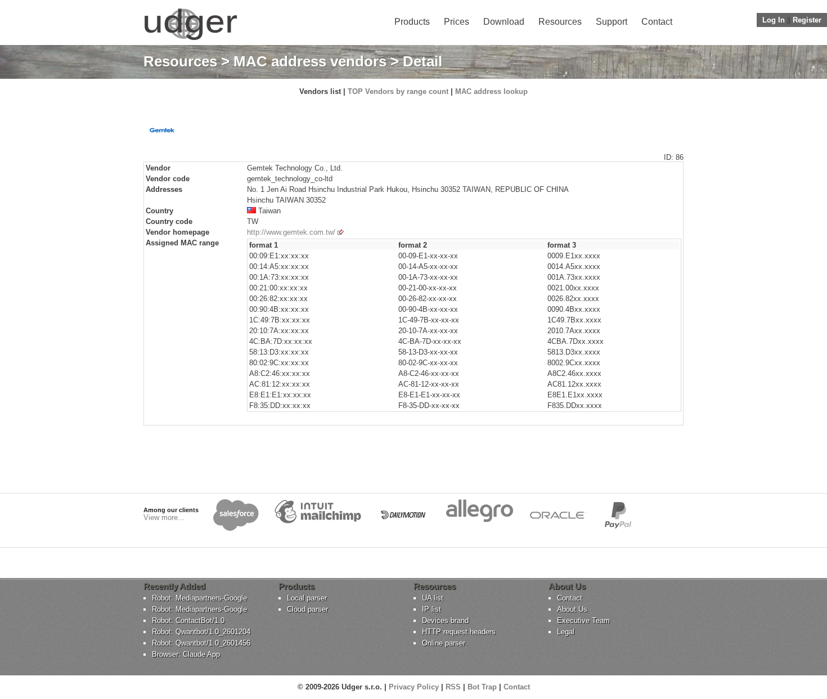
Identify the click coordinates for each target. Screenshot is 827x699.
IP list (431, 609)
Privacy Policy (414, 687)
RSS (453, 687)
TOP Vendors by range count (398, 91)
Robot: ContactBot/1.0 (188, 620)
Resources (560, 21)
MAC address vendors (309, 61)
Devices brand (445, 620)
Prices (456, 21)
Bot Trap (482, 687)
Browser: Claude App (186, 654)
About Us (572, 609)
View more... (164, 517)
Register (807, 20)
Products (412, 21)
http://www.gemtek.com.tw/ (291, 232)
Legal (565, 632)
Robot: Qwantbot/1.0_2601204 (201, 632)
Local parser (307, 598)
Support (611, 21)
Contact (656, 21)
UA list (432, 598)
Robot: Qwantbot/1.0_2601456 (201, 643)
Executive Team (583, 620)
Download (503, 21)
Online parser (443, 643)
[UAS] (190, 39)
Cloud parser (307, 609)
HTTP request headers (459, 632)
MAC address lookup (491, 91)
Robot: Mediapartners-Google (199, 598)
